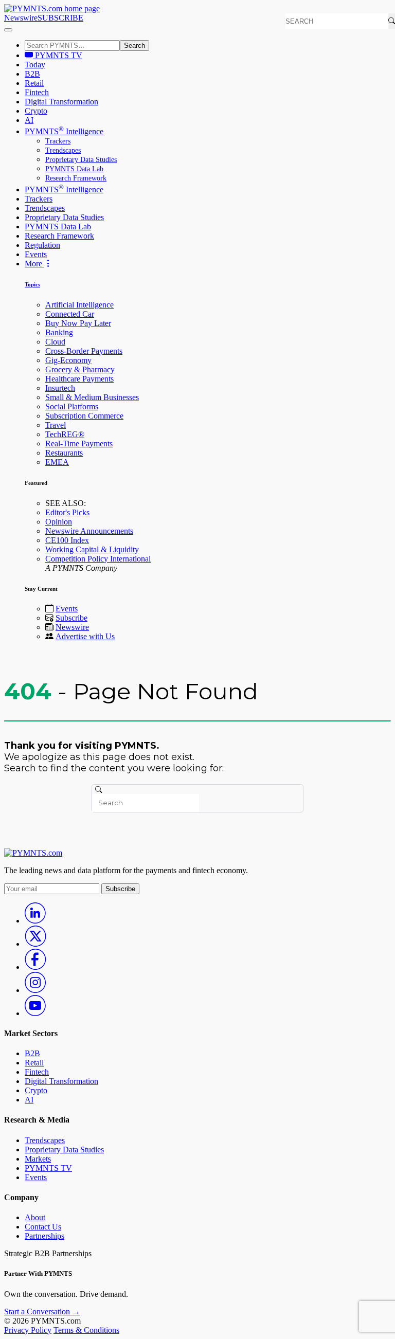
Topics (32, 284)
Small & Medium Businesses (92, 397)
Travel (55, 425)
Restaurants (64, 452)
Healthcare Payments (79, 378)
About (35, 1217)
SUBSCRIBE (60, 17)
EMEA (57, 462)
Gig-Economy (68, 360)
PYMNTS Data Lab (74, 169)
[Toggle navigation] (8, 29)
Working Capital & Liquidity (92, 549)
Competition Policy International (98, 558)
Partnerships (44, 1236)
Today (35, 64)
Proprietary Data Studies (81, 160)
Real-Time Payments (79, 443)
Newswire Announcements (89, 531)
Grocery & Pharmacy (80, 369)
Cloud (55, 341)
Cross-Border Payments (83, 351)
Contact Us (43, 1226)
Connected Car (69, 314)
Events (36, 254)
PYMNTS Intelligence (64, 131)
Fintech (37, 92)
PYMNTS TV (57, 55)
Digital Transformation (61, 101)
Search (134, 45)
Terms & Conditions (86, 1330)
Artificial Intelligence (79, 304)
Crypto (36, 110)
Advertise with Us (85, 636)
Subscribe (71, 617)
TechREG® (64, 434)
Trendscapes (63, 150)
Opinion (58, 521)
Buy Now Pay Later (78, 323)
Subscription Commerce (84, 415)
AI (29, 120)
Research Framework (75, 178)
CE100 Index (67, 540)
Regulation (42, 245)
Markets (38, 1158)
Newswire (21, 17)
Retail (34, 83)
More (34, 263)
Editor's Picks (67, 512)
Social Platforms (71, 406)
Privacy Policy (27, 1330)
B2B (32, 73)
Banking (59, 332)
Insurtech (60, 388)
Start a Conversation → (42, 1311)
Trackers (57, 141)
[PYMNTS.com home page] (52, 8)
